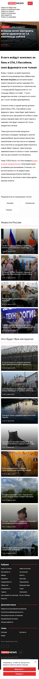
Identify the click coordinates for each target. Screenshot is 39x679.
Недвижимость (6, 582)
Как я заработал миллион (9, 595)
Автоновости (6, 15)
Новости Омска (6, 568)
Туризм (3, 592)
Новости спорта (7, 11)
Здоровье (4, 578)
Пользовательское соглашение (12, 615)
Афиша (3, 575)
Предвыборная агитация (9, 619)
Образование (24, 582)
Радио (3, 635)
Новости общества (8, 7)
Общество (4, 585)
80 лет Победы (25, 595)
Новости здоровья (8, 17)
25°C (30, 3)
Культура (23, 578)
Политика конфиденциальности (12, 612)
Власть (22, 575)
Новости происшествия (10, 9)
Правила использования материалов (13, 609)
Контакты (23, 632)
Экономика (23, 592)
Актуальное (24, 572)
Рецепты (4, 598)
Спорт (22, 588)
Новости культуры (8, 13)
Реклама (4, 632)
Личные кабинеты (7, 622)
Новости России (25, 568)
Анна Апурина (5, 45)
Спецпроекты (5, 588)
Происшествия (25, 585)
